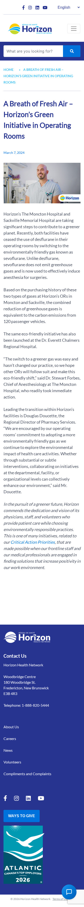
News (8, 750)
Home (9, 70)
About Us (11, 727)
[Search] (71, 51)
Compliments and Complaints (27, 773)
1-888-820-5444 (35, 705)
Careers (10, 738)
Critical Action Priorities (32, 542)
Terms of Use (60, 899)
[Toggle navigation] (73, 28)
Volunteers (12, 762)
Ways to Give (21, 816)
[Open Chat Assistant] (69, 891)
